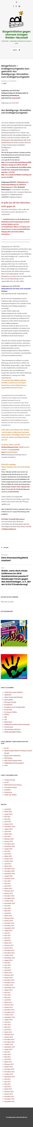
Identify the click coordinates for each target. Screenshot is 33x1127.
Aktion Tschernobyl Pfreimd (13, 697)
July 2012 (7, 1079)
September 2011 (9, 1101)
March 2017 (8, 943)
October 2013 (8, 1044)
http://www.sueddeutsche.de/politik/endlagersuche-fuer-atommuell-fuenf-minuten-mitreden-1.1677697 (16, 169)
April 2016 (7, 970)
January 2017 (8, 948)
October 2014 (8, 1015)
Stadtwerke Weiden (10, 795)
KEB (5, 717)
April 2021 (7, 864)
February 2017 (9, 945)
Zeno (6, 765)
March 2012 (8, 1089)
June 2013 (7, 1054)
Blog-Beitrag (14, 279)
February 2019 (9, 891)
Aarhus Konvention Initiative (13, 692)
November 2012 (9, 1072)
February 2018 (9, 918)
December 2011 (9, 1096)
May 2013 (7, 1057)
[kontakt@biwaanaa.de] (19, 6)
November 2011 (9, 1099)
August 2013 (8, 1049)
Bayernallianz (8, 700)
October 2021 (8, 861)
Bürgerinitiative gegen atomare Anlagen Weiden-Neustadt (16, 34)
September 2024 (9, 826)
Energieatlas (8, 705)
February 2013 (9, 1064)
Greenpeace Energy (10, 787)
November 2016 (9, 953)
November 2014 (9, 1012)
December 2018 (9, 896)
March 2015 (8, 1002)
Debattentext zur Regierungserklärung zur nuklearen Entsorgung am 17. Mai (14, 184)
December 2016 (9, 950)
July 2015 (7, 992)
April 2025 (7, 821)
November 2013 (9, 1042)
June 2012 (7, 1082)
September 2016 (9, 958)
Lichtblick (7, 790)
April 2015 (7, 1000)
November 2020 (9, 871)
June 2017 (7, 935)
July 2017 (7, 933)
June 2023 (7, 836)
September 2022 (9, 846)
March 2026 (8, 812)
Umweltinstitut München (12, 729)
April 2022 (7, 854)
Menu (15, 50)
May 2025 (7, 819)
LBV (5, 719)
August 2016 (8, 960)
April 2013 (7, 1059)
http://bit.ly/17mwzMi (24, 526)
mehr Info (4, 150)
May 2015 (7, 997)
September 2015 (9, 987)
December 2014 (9, 1010)
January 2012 (8, 1094)
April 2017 (7, 940)
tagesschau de (9, 294)
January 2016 (8, 978)
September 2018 (9, 903)
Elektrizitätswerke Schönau (13, 785)
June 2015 (7, 995)
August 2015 (8, 990)
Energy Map (8, 710)
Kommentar (5, 276)
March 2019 (8, 888)
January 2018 (8, 921)
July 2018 (7, 906)
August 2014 (8, 1020)
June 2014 (7, 1025)
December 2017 (9, 923)
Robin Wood (8, 722)
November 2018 (9, 898)
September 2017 (9, 928)
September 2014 (9, 1017)
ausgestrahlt (15, 98)
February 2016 (9, 975)
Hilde (5, 83)
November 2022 (9, 844)
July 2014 (7, 1022)
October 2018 (8, 901)
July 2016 (7, 963)
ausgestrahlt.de (22, 294)
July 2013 (7, 1052)
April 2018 (7, 913)
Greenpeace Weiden (10, 712)
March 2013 (8, 1062)
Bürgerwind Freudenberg (12, 756)
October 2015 (8, 985)
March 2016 (8, 973)
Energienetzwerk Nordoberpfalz (14, 707)
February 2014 (9, 1034)
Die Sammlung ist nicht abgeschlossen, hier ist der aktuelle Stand (16, 140)
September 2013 (9, 1047)
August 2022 (8, 849)
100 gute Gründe (9, 780)
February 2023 (9, 839)
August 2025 (8, 814)
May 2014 (7, 1027)
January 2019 (8, 893)
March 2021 (8, 866)
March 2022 (8, 856)
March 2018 (8, 916)
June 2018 (7, 908)
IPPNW (6, 714)
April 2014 (7, 1030)
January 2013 (8, 1067)
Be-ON (6, 748)
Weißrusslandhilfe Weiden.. (13, 732)
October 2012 (8, 1074)
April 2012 (7, 1086)
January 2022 (8, 859)
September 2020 (9, 874)
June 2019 (7, 881)
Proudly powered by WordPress (16, 1117)
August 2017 (8, 930)
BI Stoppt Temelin (10, 702)
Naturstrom (8, 792)
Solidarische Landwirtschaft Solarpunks (17, 724)
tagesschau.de (14, 274)
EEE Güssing (8, 758)
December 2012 (9, 1069)
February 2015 (9, 1005)
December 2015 (9, 980)
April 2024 (7, 831)
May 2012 (7, 1084)
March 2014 (8, 1032)
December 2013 (9, 1039)
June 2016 (7, 965)
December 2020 (9, 869)
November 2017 (9, 926)
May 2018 (7, 911)
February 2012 (9, 1091)
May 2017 (7, 938)
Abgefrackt (7, 695)
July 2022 (7, 851)
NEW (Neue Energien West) (13, 760)
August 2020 (8, 876)
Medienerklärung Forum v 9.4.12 (12, 447)
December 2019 (9, 878)
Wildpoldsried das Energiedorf (14, 763)
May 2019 (7, 883)
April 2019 (7, 886)
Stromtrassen (8, 727)
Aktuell (6, 547)
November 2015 (9, 982)
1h (24, 519)
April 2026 (7, 809)
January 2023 (8, 841)
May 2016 (7, 968)
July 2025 (7, 817)
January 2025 (8, 824)
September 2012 (9, 1077)
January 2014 (8, 1037)
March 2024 (8, 834)
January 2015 (8, 1007)
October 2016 (8, 955)
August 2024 (8, 829)
